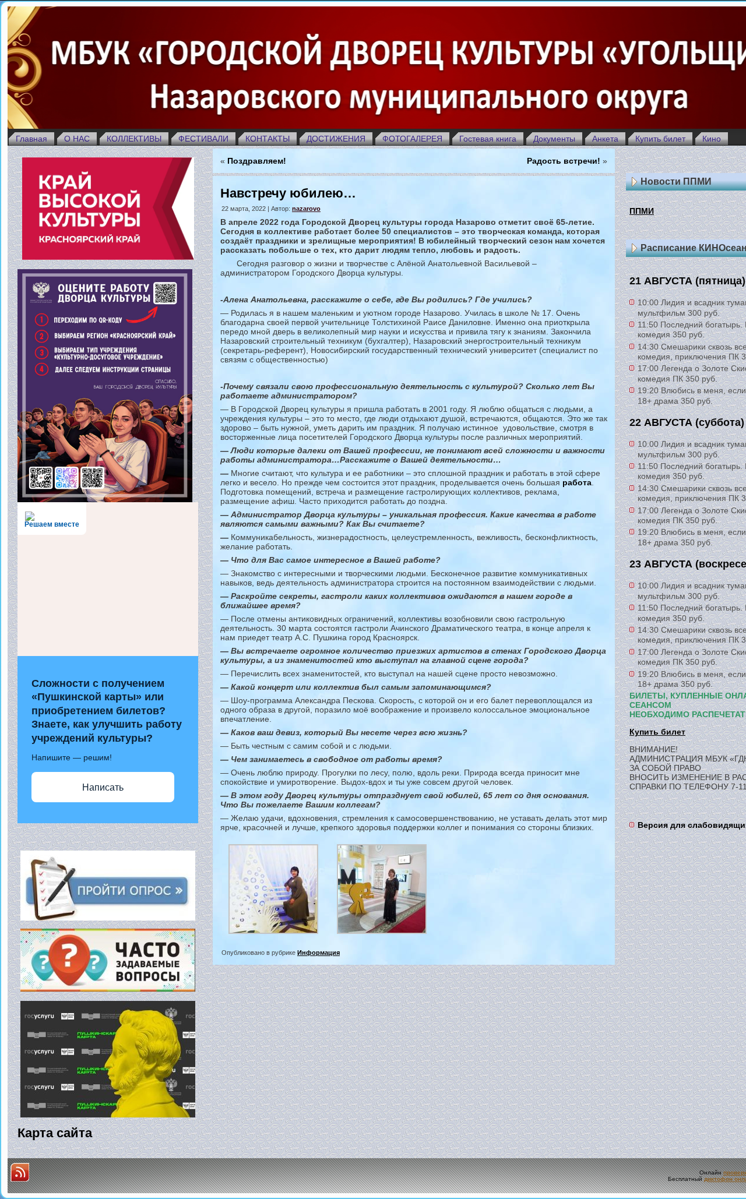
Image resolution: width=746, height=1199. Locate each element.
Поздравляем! (256, 160)
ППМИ (641, 211)
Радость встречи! (563, 160)
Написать (103, 787)
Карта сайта (54, 1133)
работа (577, 482)
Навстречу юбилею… (288, 193)
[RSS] (19, 1172)
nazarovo (306, 208)
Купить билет (657, 731)
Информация (318, 952)
